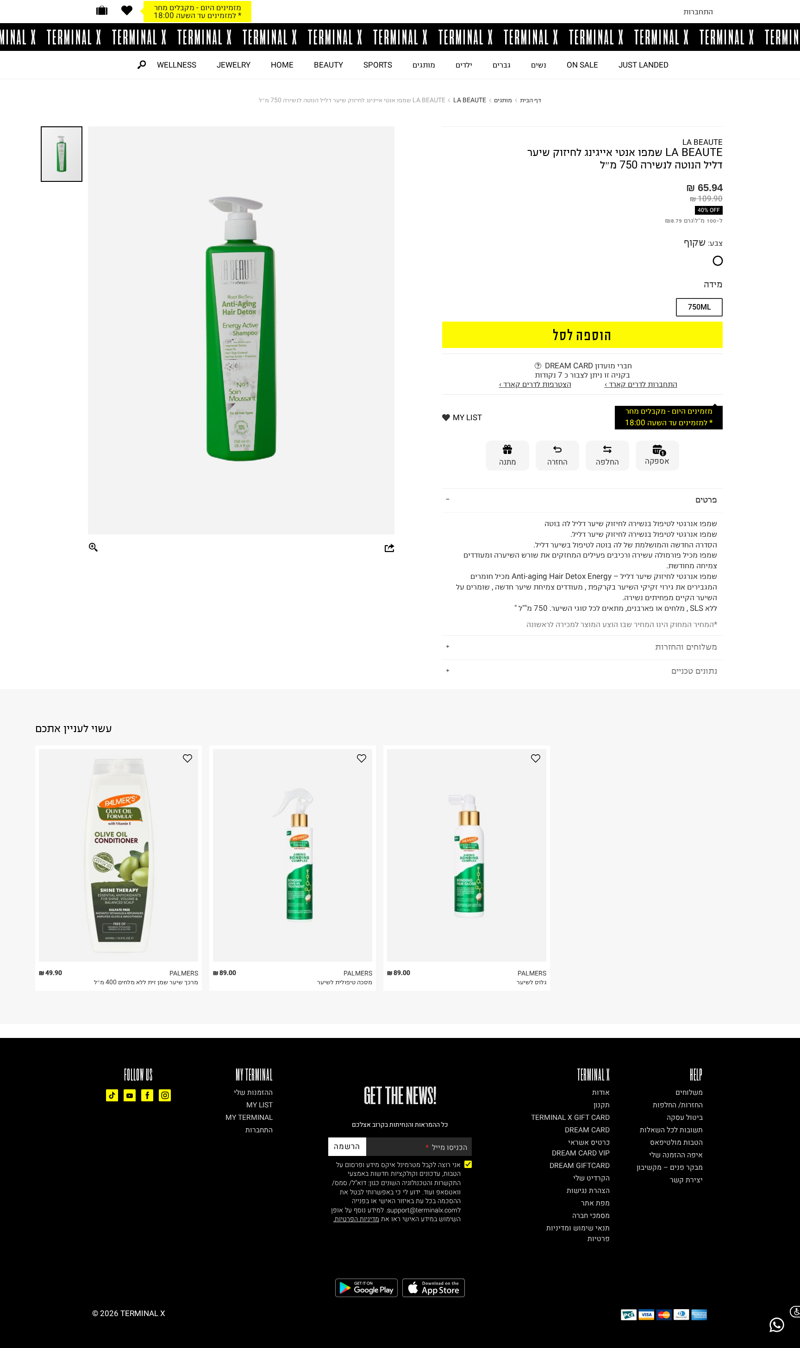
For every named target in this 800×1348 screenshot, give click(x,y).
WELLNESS (176, 64)
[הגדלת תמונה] (93, 548)
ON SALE (582, 64)
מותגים (423, 64)
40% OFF (709, 210)
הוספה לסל (582, 334)
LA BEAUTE (469, 100)
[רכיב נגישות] (793, 1311)
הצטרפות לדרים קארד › (535, 384)
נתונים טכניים (694, 670)
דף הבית (530, 100)
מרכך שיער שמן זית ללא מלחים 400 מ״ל (146, 982)
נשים (538, 64)
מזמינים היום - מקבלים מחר (198, 7)
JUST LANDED (644, 64)
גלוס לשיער (531, 982)
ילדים (464, 64)
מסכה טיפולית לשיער (344, 982)
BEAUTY (328, 64)
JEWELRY (233, 64)
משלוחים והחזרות (686, 646)
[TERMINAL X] (400, 37)
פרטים (706, 499)
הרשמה (347, 1146)
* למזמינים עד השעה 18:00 (197, 15)
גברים (502, 64)
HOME (282, 64)
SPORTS (377, 64)
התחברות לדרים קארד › (641, 384)
